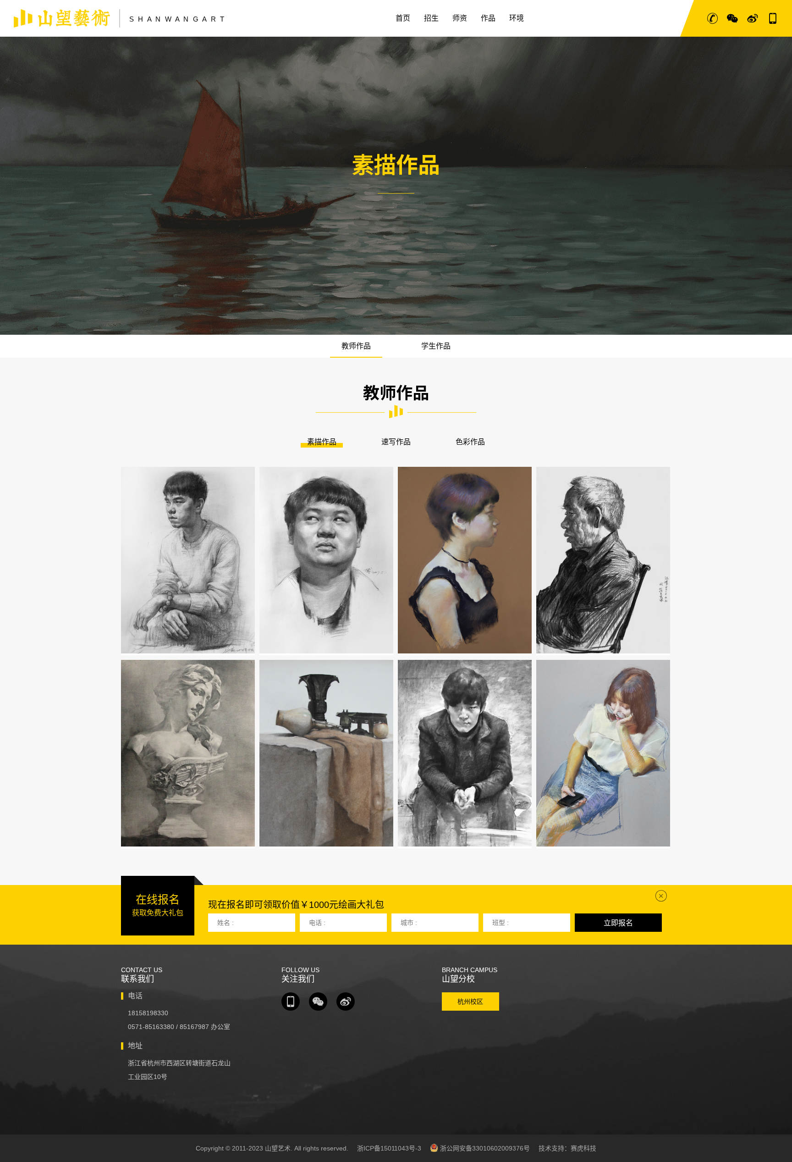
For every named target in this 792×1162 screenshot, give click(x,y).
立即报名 (618, 923)
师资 (459, 18)
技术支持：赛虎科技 (567, 1148)
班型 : (500, 922)
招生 (431, 18)
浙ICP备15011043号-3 (389, 1148)
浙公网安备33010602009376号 (484, 1148)
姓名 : (225, 922)
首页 (403, 18)
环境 (516, 18)
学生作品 (436, 346)
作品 (488, 18)
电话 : (317, 922)
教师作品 (356, 346)
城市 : (409, 922)
